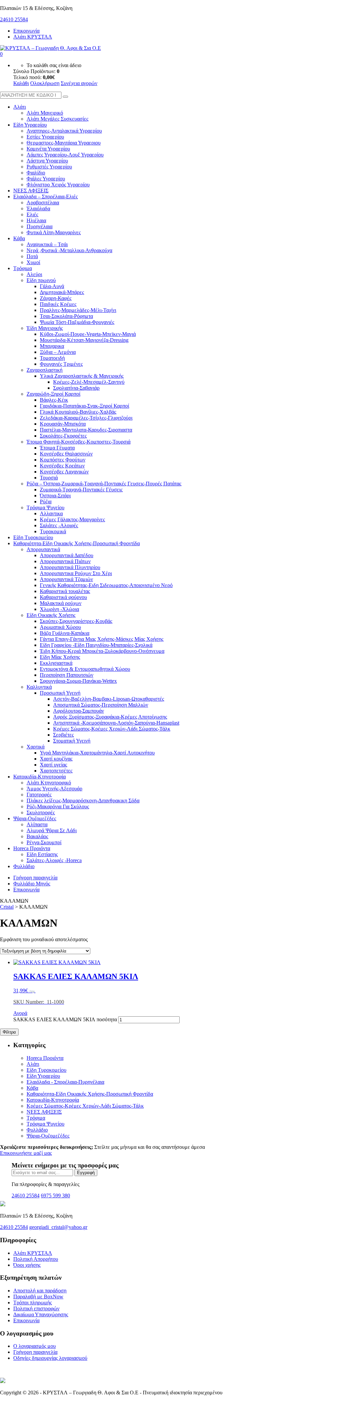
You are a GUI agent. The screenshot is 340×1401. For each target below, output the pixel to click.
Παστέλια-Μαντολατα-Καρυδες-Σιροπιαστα (86, 430)
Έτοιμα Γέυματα (57, 447)
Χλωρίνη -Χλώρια (59, 609)
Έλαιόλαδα (38, 208)
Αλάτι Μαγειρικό (45, 113)
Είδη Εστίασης (42, 854)
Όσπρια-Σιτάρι (55, 495)
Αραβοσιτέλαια (43, 202)
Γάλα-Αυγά (52, 286)
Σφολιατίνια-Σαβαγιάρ (76, 388)
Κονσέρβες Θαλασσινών (66, 453)
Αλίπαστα (37, 824)
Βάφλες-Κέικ (54, 400)
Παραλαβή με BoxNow (38, 1296)
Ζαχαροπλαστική (44, 370)
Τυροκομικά (53, 531)
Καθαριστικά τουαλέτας (65, 591)
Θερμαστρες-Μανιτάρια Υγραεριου (64, 143)
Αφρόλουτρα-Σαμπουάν (78, 711)
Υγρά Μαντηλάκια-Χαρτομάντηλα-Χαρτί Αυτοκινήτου (97, 752)
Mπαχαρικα (52, 346)
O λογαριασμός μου (34, 1346)
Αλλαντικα (51, 513)
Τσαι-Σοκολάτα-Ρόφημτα (66, 316)
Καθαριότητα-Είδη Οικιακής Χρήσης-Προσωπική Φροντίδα (76, 543)
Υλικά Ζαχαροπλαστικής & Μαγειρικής (82, 376)
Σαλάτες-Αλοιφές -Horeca (54, 860)
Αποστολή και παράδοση (39, 1290)
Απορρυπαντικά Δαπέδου (66, 555)
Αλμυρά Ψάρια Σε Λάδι (52, 830)
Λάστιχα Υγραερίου (47, 160)
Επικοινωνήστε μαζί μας (26, 1153)
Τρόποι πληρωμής (32, 1302)
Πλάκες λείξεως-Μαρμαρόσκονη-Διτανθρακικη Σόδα (83, 800)
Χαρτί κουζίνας (56, 758)
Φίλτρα (9, 1032)
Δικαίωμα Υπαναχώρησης (40, 1314)
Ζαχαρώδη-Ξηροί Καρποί (53, 394)
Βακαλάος (37, 836)
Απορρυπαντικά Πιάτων (65, 561)
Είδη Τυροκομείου (33, 537)
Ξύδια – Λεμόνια (58, 352)
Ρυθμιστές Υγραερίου (49, 166)
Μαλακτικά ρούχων (60, 603)
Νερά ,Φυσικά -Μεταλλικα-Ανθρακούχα (69, 250)
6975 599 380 (55, 1195)
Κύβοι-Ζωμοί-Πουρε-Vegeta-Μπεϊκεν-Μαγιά (88, 334)
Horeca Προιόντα (31, 848)
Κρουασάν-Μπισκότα (63, 424)
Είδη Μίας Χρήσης (60, 657)
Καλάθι (21, 83)
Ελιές (32, 214)
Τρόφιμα (22, 268)
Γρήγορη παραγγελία (35, 877)
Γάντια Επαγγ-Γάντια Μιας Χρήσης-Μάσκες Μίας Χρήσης (101, 639)
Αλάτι (19, 107)
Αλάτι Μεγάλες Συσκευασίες (57, 119)
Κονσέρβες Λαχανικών (64, 471)
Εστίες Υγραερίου (45, 137)
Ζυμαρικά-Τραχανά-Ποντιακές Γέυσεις (81, 489)
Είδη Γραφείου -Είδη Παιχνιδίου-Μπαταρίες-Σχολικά (96, 645)
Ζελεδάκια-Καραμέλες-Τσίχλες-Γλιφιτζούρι (86, 418)
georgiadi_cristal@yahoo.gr (58, 1227)
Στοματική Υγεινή (71, 741)
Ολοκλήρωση (44, 83)
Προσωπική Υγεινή (60, 693)
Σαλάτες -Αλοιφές (59, 525)
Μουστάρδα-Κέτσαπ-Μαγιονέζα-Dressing (84, 340)
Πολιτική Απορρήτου (35, 1259)
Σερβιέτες (63, 735)
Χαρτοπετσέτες (56, 770)
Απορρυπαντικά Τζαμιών (66, 579)
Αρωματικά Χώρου (60, 627)
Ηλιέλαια (36, 220)
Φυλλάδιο (24, 866)
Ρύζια (45, 501)
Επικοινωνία (26, 31)
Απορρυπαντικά (43, 549)
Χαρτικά (35, 747)
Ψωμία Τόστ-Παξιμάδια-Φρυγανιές (77, 322)
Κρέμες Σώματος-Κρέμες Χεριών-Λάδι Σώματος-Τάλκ (111, 729)
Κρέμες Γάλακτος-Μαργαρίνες (72, 519)
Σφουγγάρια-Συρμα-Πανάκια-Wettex (78, 681)
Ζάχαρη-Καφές (55, 298)
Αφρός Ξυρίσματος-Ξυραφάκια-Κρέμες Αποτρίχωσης (110, 717)
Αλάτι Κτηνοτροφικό (49, 782)
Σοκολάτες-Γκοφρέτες (63, 436)
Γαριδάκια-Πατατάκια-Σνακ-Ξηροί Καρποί (84, 406)
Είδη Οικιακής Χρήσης (51, 615)
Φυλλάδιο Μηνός (31, 883)
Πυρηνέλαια (39, 226)
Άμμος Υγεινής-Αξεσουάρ (54, 788)
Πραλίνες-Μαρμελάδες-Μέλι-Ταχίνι (78, 310)
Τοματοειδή (52, 358)
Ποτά (32, 256)
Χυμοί (33, 262)
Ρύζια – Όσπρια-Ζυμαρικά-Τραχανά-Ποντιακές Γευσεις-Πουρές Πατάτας (104, 483)
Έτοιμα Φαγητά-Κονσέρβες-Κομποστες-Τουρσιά (78, 442)
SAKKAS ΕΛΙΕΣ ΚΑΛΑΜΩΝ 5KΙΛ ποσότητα (65, 1019)
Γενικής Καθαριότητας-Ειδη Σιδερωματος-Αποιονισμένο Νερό (106, 585)
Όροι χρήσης (27, 1265)
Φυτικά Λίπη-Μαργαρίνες (54, 232)
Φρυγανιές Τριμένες (61, 364)
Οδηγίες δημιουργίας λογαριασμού (50, 1358)
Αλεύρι (34, 274)
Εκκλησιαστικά (56, 663)
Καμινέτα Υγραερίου (48, 148)
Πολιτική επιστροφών (36, 1308)
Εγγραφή (86, 1172)
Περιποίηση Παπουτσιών (66, 675)
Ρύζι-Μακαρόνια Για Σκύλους (58, 806)
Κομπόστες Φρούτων (62, 459)
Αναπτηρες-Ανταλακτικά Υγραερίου (64, 131)
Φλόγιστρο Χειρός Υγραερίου (58, 184)
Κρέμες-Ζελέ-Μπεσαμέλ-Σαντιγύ (89, 382)
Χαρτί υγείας (53, 764)
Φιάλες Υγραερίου (46, 178)
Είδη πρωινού (41, 280)
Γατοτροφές (39, 794)
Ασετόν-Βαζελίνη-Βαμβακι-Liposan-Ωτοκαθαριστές (108, 699)
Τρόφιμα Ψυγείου (45, 507)
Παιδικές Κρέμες (58, 304)
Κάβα (19, 238)
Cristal (7, 907)
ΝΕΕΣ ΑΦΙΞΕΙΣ (30, 190)
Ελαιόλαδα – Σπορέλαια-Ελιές (45, 196)
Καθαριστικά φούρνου (63, 597)
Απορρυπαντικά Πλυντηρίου (70, 567)
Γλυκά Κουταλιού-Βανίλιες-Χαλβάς (78, 412)
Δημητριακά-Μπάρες (62, 292)
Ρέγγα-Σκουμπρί (44, 842)
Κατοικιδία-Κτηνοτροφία (39, 776)
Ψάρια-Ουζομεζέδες (34, 818)
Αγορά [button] (20, 1013)
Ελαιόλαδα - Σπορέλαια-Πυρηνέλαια (65, 1082)
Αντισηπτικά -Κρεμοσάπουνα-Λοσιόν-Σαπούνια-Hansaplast (116, 723)
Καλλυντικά (39, 687)
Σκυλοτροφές (41, 812)
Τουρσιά (49, 477)
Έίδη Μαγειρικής (45, 328)
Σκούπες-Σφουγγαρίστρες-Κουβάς (76, 621)
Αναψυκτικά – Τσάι (47, 244)
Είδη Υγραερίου (30, 125)
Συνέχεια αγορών (79, 83)
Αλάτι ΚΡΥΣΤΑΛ (32, 37)
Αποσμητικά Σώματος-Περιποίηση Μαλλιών (100, 705)
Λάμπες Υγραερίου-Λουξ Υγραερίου (65, 154)
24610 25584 (14, 19)
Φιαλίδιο (36, 172)
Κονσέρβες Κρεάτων (62, 465)
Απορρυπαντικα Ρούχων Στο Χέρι (76, 573)
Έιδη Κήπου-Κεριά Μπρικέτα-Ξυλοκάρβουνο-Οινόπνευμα (102, 651)
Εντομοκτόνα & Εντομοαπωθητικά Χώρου (85, 669)
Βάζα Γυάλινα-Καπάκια (64, 633)
